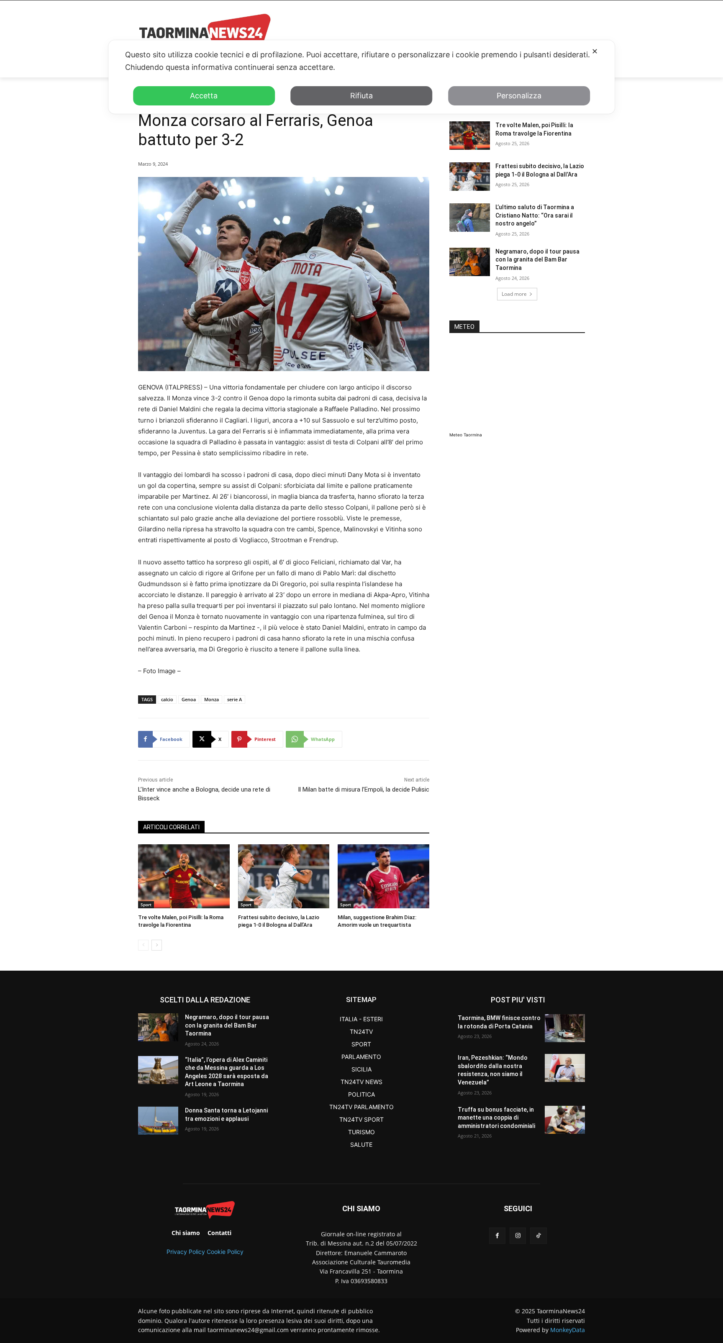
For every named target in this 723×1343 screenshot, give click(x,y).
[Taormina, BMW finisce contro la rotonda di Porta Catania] (565, 1028)
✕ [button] (595, 51)
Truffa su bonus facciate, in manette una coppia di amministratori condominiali (496, 1117)
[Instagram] (518, 1236)
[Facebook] (497, 1236)
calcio (167, 699)
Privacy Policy (186, 1251)
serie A (234, 699)
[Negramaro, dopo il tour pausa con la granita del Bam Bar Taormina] (469, 262)
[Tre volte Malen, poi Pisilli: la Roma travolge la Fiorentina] (184, 876)
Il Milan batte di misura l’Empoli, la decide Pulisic (363, 789)
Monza (211, 699)
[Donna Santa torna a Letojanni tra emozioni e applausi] (158, 1121)
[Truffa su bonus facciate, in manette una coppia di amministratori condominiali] (565, 1120)
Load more (514, 293)
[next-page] (156, 945)
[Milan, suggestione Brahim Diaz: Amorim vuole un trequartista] (383, 876)
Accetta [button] (204, 95)
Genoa (189, 699)
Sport (146, 904)
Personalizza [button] (519, 95)
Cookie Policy (225, 1251)
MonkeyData (567, 1330)
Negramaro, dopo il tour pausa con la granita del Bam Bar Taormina (537, 259)
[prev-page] (143, 945)
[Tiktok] (538, 1236)
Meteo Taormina (465, 434)
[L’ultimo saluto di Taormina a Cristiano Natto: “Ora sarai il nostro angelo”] (469, 217)
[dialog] (361, 77)
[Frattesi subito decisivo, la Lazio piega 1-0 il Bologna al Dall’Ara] (284, 876)
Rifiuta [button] (361, 95)
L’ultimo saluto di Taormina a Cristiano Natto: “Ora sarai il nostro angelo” (534, 215)
